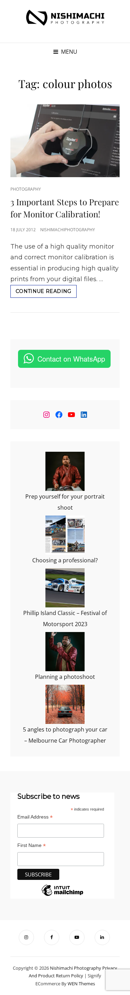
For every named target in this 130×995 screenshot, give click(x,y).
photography (25, 189)
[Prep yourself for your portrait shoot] (65, 471)
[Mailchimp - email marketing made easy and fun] (62, 895)
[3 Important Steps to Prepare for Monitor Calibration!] (65, 140)
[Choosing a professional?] (65, 535)
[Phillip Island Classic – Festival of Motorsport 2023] (65, 587)
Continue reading (46, 293)
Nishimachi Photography (75, 968)
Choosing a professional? (65, 560)
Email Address (35, 817)
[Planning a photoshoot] (65, 651)
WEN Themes (81, 983)
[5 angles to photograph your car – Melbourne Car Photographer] (65, 704)
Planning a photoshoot (65, 677)
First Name (31, 845)
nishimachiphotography (67, 230)
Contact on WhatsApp (71, 359)
